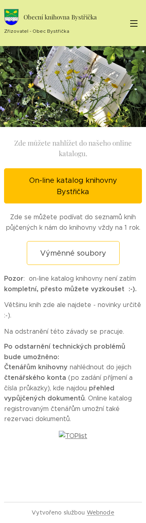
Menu (134, 23)
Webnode (100, 512)
